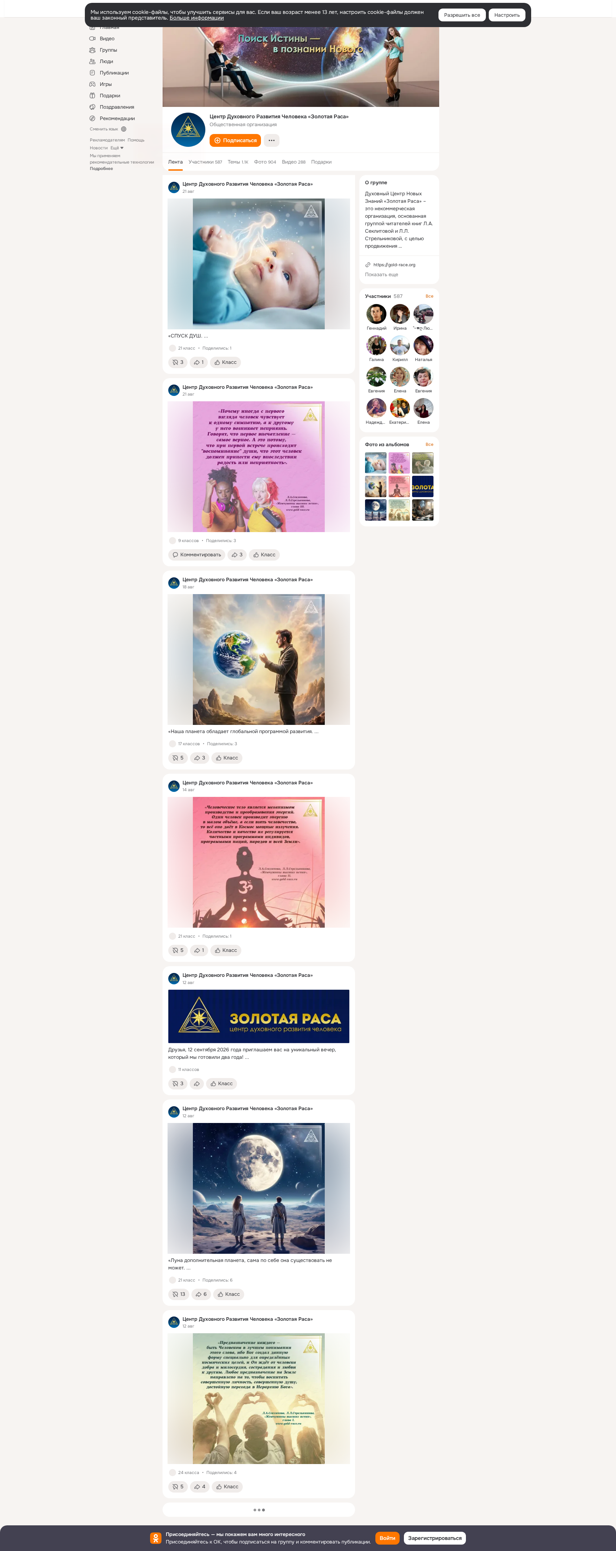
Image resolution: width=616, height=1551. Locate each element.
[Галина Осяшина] (376, 345)
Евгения (376, 391)
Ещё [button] (115, 148)
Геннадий (376, 328)
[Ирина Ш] (400, 314)
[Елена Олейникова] (400, 377)
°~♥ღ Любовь (426, 328)
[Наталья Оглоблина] (423, 345)
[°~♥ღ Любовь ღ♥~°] (423, 314)
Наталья (423, 359)
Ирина (400, 328)
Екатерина (400, 422)
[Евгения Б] (376, 377)
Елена (400, 391)
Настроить (507, 15)
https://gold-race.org (394, 265)
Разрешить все (462, 15)
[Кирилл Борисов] (400, 345)
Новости (99, 148)
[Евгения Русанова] (423, 377)
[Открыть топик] (259, 336)
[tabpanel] (259, 836)
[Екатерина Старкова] (400, 408)
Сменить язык (104, 129)
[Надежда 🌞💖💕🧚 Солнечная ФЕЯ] (376, 408)
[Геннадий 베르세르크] (376, 314)
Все (429, 296)
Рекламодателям (107, 140)
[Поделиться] (197, 1083)
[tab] (175, 162)
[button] (235, 140)
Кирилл (400, 359)
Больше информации (197, 17)
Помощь (136, 140)
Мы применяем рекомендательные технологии (122, 162)
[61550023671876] (174, 187)
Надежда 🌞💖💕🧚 (386, 422)
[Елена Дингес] (423, 408)
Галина (376, 359)
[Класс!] (172, 348)
